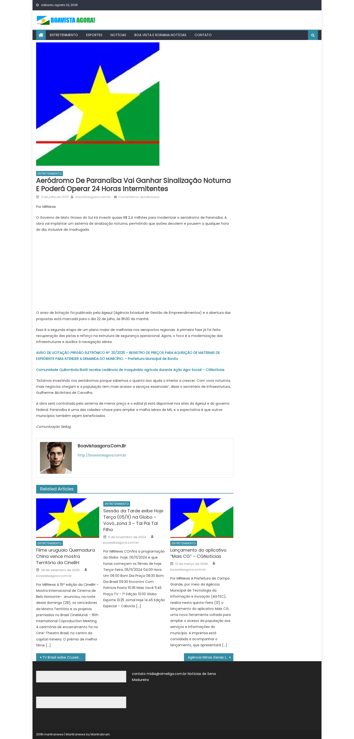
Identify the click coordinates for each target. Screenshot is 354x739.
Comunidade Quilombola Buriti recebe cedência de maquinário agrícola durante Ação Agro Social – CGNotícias (130, 369)
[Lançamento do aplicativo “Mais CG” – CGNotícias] (201, 518)
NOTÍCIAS (118, 35)
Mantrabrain (100, 734)
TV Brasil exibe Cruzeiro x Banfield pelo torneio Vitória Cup (63, 657)
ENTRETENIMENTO (64, 35)
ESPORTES (94, 35)
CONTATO (203, 35)
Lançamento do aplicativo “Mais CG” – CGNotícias (198, 553)
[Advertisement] (134, 271)
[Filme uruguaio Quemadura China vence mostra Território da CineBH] (67, 518)
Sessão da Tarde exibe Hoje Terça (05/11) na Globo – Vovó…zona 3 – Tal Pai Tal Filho (133, 520)
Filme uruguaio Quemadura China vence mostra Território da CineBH (65, 556)
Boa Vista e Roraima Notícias (160, 35)
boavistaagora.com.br (93, 197)
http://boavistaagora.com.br (102, 455)
